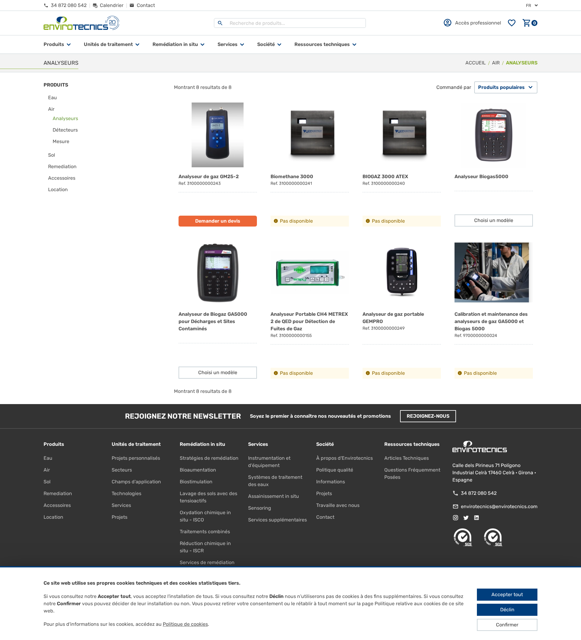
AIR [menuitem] (51, 109)
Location (53, 517)
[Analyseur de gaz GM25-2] (217, 164)
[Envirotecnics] (81, 23)
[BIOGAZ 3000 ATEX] (401, 164)
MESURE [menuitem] (61, 141)
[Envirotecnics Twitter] (466, 517)
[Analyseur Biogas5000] (493, 164)
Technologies (126, 493)
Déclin (507, 609)
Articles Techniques (406, 458)
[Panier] (529, 23)
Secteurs (122, 470)
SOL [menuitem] (51, 155)
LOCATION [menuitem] (58, 189)
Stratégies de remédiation (209, 458)
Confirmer (507, 625)
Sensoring (259, 508)
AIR (496, 63)
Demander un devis (217, 221)
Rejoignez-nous (428, 416)
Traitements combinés (205, 531)
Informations (330, 482)
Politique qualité (334, 470)
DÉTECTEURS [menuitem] (65, 130)
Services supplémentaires (277, 520)
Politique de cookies (185, 624)
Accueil (475, 63)
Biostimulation (196, 482)
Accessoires (57, 505)
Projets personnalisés (136, 458)
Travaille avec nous (337, 505)
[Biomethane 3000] (309, 164)
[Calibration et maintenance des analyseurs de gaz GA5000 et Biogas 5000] (493, 309)
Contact (325, 517)
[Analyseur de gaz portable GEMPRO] (401, 309)
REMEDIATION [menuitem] (62, 166)
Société (266, 44)
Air (47, 470)
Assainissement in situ (273, 496)
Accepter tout (507, 594)
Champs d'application (136, 482)
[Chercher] (220, 23)
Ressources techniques (322, 44)
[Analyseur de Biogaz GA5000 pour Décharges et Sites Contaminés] (217, 309)
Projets (119, 517)
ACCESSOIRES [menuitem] (61, 178)
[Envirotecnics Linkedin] (477, 517)
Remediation (58, 493)
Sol (47, 482)
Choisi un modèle (493, 220)
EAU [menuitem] (52, 97)
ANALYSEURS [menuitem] (65, 118)
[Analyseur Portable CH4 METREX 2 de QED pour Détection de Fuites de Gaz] (309, 309)
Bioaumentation (198, 470)
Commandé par (453, 87)
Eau (48, 458)
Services (228, 44)
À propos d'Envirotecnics (344, 458)
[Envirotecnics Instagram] (455, 517)
